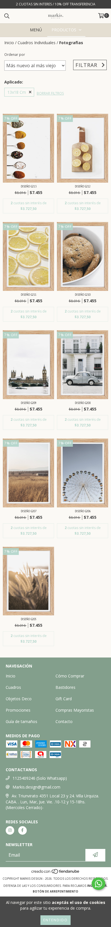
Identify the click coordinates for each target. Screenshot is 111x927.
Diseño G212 (83, 186)
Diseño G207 (28, 511)
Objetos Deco (19, 698)
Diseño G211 (28, 294)
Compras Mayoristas (75, 710)
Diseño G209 (28, 403)
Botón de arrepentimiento (55, 891)
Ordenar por (14, 54)
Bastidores (65, 687)
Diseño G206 (83, 511)
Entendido (55, 920)
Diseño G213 (28, 186)
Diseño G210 (83, 294)
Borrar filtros (50, 93)
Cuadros (13, 687)
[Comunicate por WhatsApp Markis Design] (98, 883)
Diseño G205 (28, 619)
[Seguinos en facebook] (22, 830)
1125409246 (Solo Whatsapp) (40, 778)
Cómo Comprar (70, 676)
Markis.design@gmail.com (36, 787)
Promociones (18, 710)
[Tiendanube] (56, 873)
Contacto (64, 721)
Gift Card (64, 698)
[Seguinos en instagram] (10, 830)
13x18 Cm (16, 92)
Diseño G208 (83, 403)
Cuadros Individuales (37, 42)
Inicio (9, 42)
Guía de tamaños (21, 721)
